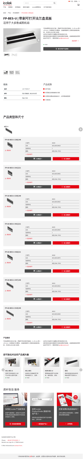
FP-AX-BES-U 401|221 (27, 13)
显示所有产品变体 (63, 49)
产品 (9, 13)
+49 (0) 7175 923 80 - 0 (13, 440)
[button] (5, 40)
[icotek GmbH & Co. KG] (7, 3)
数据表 (9, 150)
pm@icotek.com (63, 38)
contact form (18, 445)
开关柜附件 (16, 13)
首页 (4, 13)
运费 (30, 456)
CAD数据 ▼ (39, 159)
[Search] (54, 3)
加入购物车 (67, 159)
